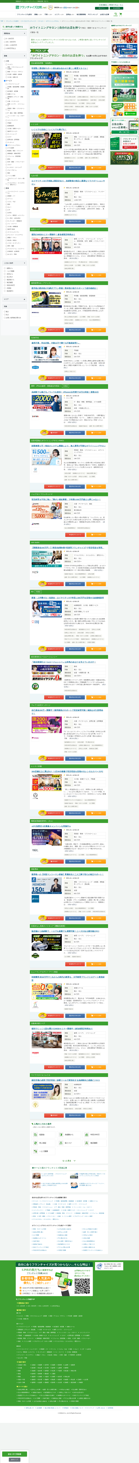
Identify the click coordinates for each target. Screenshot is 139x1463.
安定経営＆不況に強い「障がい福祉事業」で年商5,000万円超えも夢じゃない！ (66, 499)
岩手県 (47, 1365)
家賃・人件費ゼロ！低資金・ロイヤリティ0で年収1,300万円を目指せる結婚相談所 (67, 598)
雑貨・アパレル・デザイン (15, 71)
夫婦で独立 (93, 100)
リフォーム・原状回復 (14, 156)
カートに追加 (97, 116)
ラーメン (10, 199)
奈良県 (60, 1376)
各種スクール (11, 94)
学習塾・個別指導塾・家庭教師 (15, 87)
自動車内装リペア (38, 1023)
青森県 (40, 1365)
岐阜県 (34, 1373)
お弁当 (9, 212)
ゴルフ (9, 164)
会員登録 (117, 8)
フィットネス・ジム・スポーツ (15, 116)
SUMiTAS (35, 338)
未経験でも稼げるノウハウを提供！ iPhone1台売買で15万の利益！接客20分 (65, 392)
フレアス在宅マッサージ (40, 705)
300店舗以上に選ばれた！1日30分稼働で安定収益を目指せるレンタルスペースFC (67, 771)
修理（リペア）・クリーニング (15, 105)
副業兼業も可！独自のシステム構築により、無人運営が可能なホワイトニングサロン (68, 446)
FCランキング (93, 14)
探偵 (8, 159)
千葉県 (60, 1371)
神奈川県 (73, 1371)
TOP (2, 21)
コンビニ (10, 64)
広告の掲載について (77, 1408)
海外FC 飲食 (11, 229)
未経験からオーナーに (71, 109)
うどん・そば (11, 201)
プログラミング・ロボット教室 (15, 179)
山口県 (86, 1379)
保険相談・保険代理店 (14, 153)
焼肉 (8, 204)
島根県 (66, 1379)
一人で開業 (10, 271)
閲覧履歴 (115, 15)
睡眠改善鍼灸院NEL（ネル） (42, 821)
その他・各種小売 (12, 77)
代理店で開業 (91, 642)
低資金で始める (69, 161)
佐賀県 (40, 1382)
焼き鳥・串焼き (12, 240)
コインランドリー (12, 120)
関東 (19, 1371)
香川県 (40, 1379)
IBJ (32, 592)
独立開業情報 (81, 14)
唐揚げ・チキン (12, 237)
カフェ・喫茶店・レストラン (15, 215)
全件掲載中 (67, 7)
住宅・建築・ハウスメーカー (15, 162)
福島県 (73, 1365)
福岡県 (34, 1382)
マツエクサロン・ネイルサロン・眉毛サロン (15, 183)
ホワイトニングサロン (52, 21)
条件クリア (14, 1459)
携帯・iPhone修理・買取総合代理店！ (46, 386)
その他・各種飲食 (12, 226)
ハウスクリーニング (13, 84)
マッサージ (10, 142)
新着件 (76, 7)
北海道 (20, 1365)
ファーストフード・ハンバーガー (15, 192)
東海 (19, 1373)
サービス (41, 21)
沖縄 (23, 1382)
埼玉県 (53, 1371)
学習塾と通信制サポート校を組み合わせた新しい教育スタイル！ (59, 68)
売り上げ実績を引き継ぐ (71, 316)
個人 (7, 311)
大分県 (60, 1382)
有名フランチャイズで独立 (97, 96)
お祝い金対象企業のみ (13, 318)
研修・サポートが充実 (92, 106)
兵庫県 (53, 1376)
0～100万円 (10, 38)
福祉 (8, 173)
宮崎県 (66, 1382)
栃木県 (40, 1371)
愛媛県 (47, 1379)
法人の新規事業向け (83, 100)
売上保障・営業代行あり (65, 1241)
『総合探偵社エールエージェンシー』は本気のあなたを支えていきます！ (63, 662)
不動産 (9, 123)
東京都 (66, 1371)
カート (120, 15)
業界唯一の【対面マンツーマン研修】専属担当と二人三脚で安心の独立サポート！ (67, 874)
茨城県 (34, 1371)
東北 (25, 1365)
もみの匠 (34, 176)
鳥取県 (60, 1379)
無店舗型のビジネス (70, 157)
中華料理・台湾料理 (13, 251)
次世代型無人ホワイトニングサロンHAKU (47, 441)
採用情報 (110, 1408)
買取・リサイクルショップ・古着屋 (15, 68)
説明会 (70, 14)
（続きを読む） (69, 93)
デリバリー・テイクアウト (15, 235)
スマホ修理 (10, 148)
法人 (7, 314)
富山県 (40, 1368)
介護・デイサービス (13, 101)
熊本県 (53, 1382)
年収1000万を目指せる (71, 103)
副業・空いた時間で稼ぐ (91, 157)
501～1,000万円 (11, 45)
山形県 (66, 1365)
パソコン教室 (11, 175)
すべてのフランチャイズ (28, 21)
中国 (23, 1379)
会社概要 (39, 1408)
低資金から (10, 279)
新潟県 (34, 1368)
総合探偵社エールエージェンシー (44, 657)
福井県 (53, 1368)
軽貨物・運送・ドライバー (15, 151)
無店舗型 (10, 282)
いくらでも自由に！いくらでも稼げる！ (49, 129)
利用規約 (66, 1408)
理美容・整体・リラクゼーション (15, 109)
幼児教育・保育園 (12, 91)
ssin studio (35, 542)
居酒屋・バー (11, 196)
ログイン (102, 8)
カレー (9, 207)
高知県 (53, 1379)
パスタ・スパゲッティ (14, 243)
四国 (19, 1379)
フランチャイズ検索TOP (26, 1299)
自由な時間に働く (69, 268)
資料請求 (54, 221)
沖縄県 (81, 1382)
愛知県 (47, 1373)
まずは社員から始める (64, 1229)
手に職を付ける (83, 262)
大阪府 (47, 1376)
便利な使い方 (30, 1408)
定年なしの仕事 (91, 103)
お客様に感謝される (83, 96)
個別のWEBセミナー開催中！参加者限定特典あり (53, 234)
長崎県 (47, 1382)
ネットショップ (12, 134)
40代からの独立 (69, 106)
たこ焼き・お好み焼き (14, 218)
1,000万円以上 (11, 48)
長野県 (66, 1368)
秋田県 (60, 1365)
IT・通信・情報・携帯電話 (15, 113)
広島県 (79, 1379)
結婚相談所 (10, 126)
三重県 (53, 1373)
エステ (9, 137)
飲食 (7, 188)
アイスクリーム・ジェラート (15, 248)
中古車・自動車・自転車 (14, 74)
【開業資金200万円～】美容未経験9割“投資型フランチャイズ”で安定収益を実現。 (67, 548)
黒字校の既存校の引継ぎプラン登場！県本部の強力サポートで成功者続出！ (64, 288)
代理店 (9, 288)
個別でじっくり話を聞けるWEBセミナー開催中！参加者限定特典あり (62, 1029)
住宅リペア (35, 229)
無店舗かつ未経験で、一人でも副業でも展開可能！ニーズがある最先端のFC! (65, 931)
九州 (19, 1382)
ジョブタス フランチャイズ (41, 494)
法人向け (10, 277)
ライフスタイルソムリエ (40, 1075)
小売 (7, 61)
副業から (10, 268)
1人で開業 (81, 103)
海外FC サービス (12, 131)
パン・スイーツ (12, 223)
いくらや (34, 124)
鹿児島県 (73, 1382)
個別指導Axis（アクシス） (41, 283)
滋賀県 (34, 1376)
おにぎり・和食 (12, 254)
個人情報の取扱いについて (52, 1408)
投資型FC (10, 291)
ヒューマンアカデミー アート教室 (44, 972)
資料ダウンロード (55, 116)
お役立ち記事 (104, 14)
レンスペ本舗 (36, 766)
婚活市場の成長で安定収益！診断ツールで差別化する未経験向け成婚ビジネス (65, 1080)
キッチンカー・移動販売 (14, 221)
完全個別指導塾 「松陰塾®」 (42, 63)
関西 (19, 1376)
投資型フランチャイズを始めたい (74, 800)
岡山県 (73, 1379)
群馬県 (47, 1371)
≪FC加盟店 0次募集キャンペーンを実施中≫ (51, 826)
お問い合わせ (101, 1408)
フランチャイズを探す (24, 14)
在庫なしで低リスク (70, 100)
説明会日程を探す (76, 116)
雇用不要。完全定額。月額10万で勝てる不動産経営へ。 (56, 343)
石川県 (47, 1368)
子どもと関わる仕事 (70, 96)
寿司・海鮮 (10, 246)
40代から (10, 274)
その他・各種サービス (14, 128)
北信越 (20, 1368)
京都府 (40, 1376)
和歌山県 (67, 1376)
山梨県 (60, 1368)
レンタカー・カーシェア (14, 167)
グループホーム (12, 170)
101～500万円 (11, 42)
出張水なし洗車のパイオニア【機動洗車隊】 (48, 926)
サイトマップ (90, 1408)
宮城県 (53, 1365)
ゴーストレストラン (13, 232)
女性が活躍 (102, 100)
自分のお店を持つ (78, 1392)
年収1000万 (11, 285)
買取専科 (34, 869)
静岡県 (40, 1373)
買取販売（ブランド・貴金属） (15, 97)
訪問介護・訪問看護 (13, 139)
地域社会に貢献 (79, 106)
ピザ (8, 210)
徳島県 (34, 1379)
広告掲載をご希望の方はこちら (111, 5)
